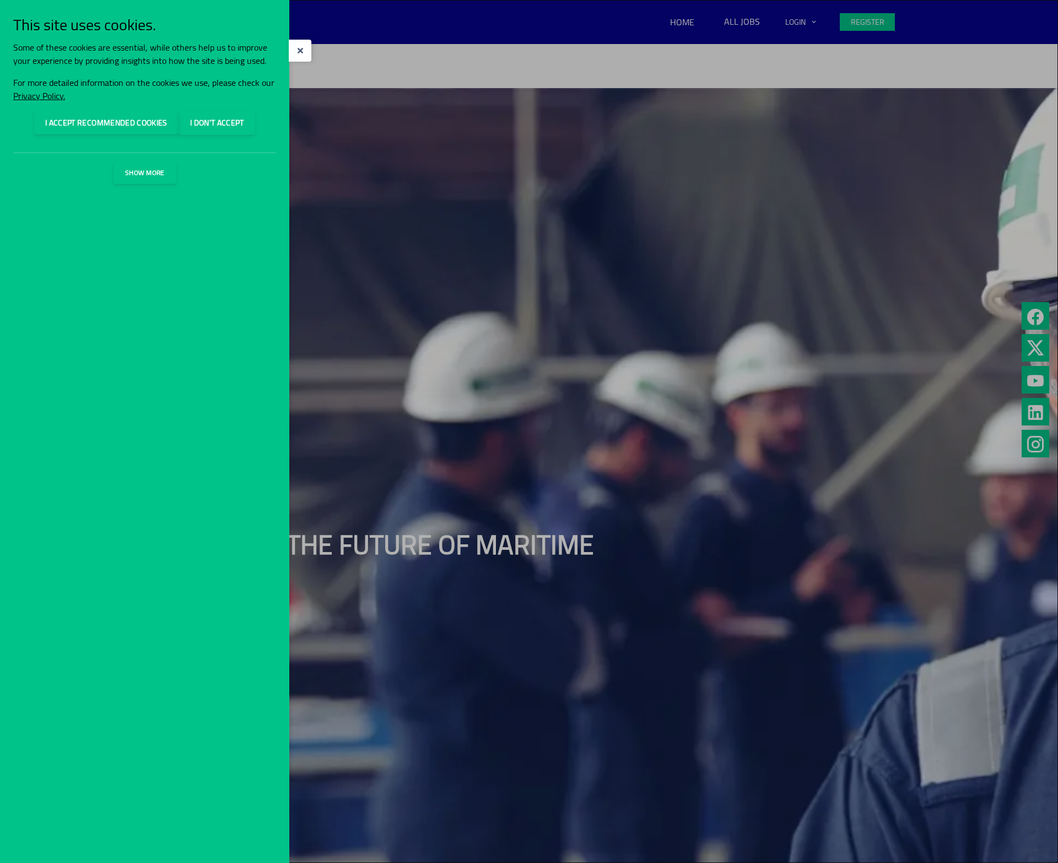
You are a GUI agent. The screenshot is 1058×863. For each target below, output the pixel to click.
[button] (300, 51)
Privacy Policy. (39, 96)
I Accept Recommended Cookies (106, 123)
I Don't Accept (217, 123)
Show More (145, 172)
